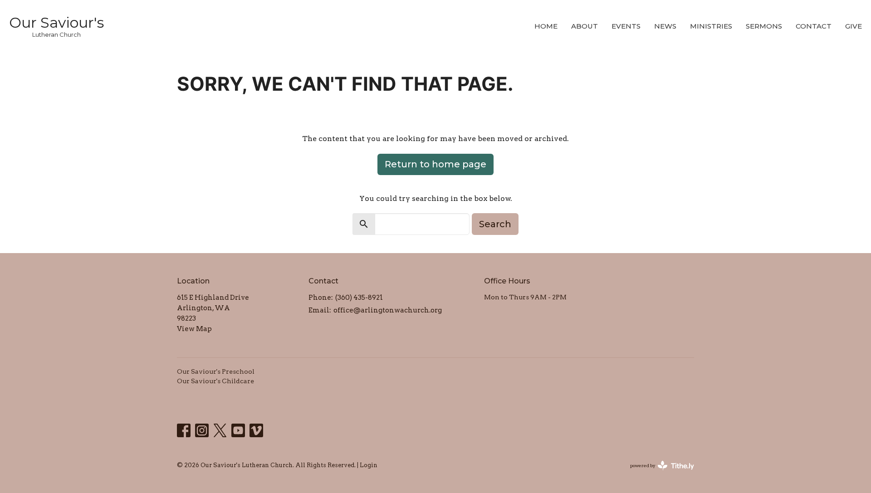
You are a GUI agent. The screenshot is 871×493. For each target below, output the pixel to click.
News (665, 26)
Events (626, 26)
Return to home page (435, 164)
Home (546, 26)
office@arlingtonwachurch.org (387, 310)
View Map (194, 329)
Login (368, 465)
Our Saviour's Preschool (215, 371)
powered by (657, 473)
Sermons (764, 26)
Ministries (711, 26)
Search (495, 224)
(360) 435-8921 (359, 297)
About (584, 26)
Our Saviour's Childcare (215, 381)
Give (853, 26)
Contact (814, 26)
